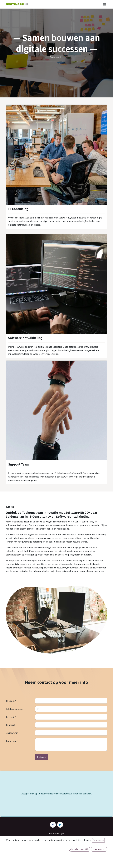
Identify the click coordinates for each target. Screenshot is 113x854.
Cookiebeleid (98, 840)
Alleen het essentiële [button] (79, 849)
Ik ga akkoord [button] (99, 849)
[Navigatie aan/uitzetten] (104, 4)
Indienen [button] (41, 757)
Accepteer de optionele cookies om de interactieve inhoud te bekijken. (56, 793)
